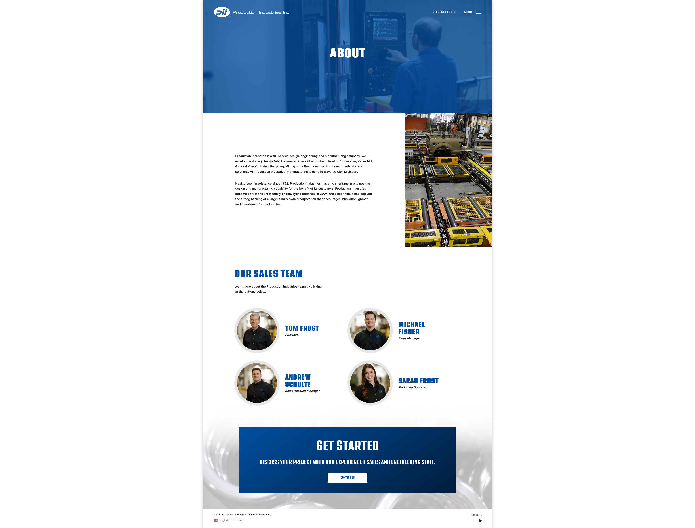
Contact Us (347, 477)
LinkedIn (480, 520)
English (223, 520)
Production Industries (252, 12)
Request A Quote (444, 11)
